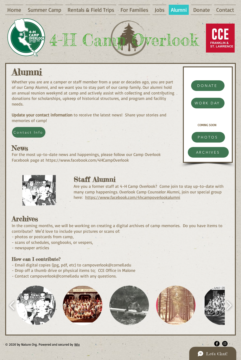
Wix (77, 344)
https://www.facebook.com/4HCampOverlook (87, 160)
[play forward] (229, 305)
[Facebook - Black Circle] (217, 343)
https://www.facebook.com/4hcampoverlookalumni (132, 197)
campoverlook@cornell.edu (106, 264)
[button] (36, 305)
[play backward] (12, 305)
